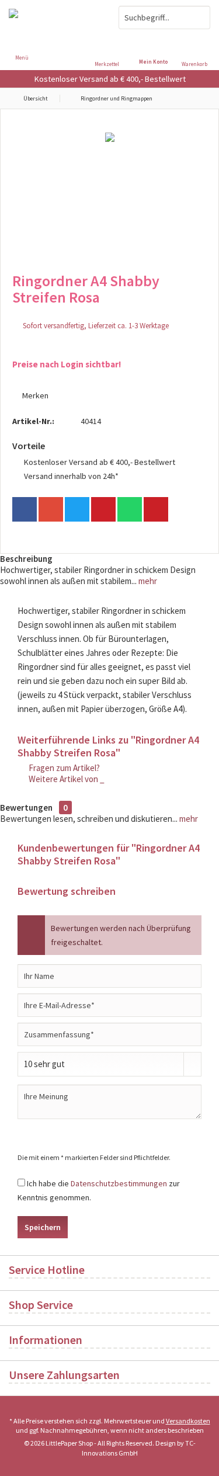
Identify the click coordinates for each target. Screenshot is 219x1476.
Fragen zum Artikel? (63, 767)
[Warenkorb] (197, 41)
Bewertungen (26, 807)
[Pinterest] (103, 509)
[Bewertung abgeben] (109, 312)
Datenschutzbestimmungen (119, 1183)
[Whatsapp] (129, 509)
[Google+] (51, 509)
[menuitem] (197, 49)
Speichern (43, 1227)
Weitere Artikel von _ (66, 778)
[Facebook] (24, 509)
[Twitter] (77, 509)
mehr (147, 580)
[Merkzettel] (109, 41)
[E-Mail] (156, 509)
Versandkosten (188, 1420)
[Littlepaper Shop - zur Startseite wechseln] (55, 17)
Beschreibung (26, 558)
